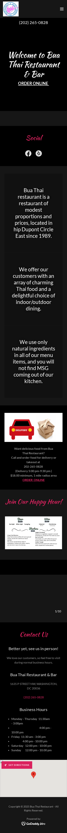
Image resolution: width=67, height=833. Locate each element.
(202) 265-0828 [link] (33, 22)
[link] (11, 8)
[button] (62, 9)
